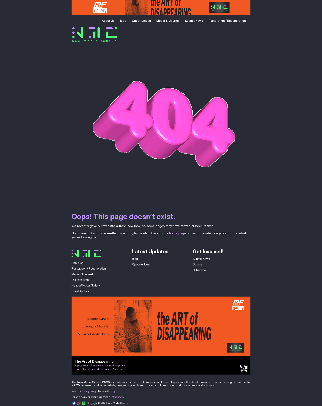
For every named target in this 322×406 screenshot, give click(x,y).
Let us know (117, 397)
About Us (108, 21)
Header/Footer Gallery (86, 285)
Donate (197, 264)
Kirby (112, 391)
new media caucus (95, 41)
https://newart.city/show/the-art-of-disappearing (100, 365)
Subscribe (199, 270)
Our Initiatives (80, 280)
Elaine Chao (81, 369)
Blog (123, 21)
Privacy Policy (89, 391)
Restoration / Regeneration (227, 21)
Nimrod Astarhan (114, 369)
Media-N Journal (167, 21)
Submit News (194, 21)
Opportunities (141, 21)
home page (177, 233)
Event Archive (80, 291)
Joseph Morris (95, 369)
